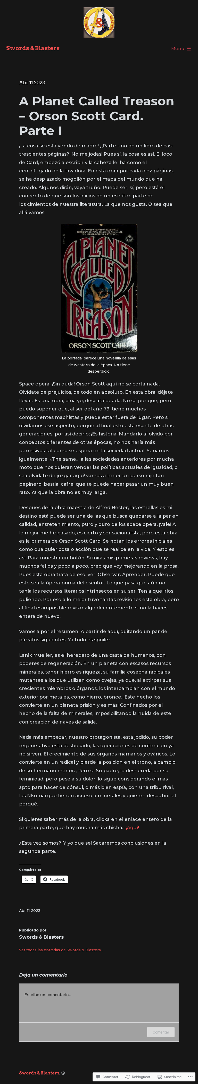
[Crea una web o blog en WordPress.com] (63, 1073)
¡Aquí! (132, 827)
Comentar (161, 1032)
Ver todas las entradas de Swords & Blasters (60, 950)
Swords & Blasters (33, 48)
